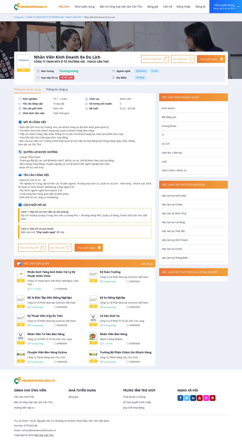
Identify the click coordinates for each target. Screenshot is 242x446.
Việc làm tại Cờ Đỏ (172, 248)
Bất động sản (169, 117)
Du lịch (166, 143)
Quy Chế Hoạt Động (134, 407)
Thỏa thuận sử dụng (134, 396)
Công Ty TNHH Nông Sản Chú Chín (46, 357)
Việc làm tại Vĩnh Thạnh (175, 240)
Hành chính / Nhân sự (174, 170)
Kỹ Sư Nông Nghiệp (112, 297)
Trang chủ (18, 17)
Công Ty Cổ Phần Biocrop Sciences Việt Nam (124, 277)
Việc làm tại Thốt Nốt (173, 231)
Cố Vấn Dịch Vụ (110, 316)
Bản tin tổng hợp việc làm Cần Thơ (121, 6)
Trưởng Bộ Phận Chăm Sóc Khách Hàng (125, 352)
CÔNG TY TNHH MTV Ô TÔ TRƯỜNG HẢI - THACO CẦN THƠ (54, 17)
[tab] (27, 89)
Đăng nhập (183, 6)
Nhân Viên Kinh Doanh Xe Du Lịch (71, 58)
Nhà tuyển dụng (85, 6)
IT (163, 134)
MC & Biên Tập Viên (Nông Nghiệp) (49, 297)
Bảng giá (153, 6)
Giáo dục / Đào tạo (172, 152)
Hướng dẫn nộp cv (24, 407)
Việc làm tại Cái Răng (173, 222)
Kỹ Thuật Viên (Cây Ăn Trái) (45, 316)
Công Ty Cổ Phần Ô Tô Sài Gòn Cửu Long (122, 320)
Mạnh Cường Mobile (111, 339)
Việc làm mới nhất (24, 396)
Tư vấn (154, 71)
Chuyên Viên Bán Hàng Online (47, 352)
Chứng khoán (169, 126)
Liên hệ (167, 6)
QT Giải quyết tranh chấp (137, 402)
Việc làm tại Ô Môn (172, 204)
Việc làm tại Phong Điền (175, 257)
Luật (164, 161)
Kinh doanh (141, 71)
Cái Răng (140, 77)
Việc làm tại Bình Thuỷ (174, 213)
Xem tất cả (147, 263)
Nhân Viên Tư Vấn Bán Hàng (46, 334)
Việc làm (63, 6)
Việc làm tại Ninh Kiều (174, 195)
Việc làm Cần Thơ (43, 435)
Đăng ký (200, 6)
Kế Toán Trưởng (110, 272)
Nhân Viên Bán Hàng (113, 334)
